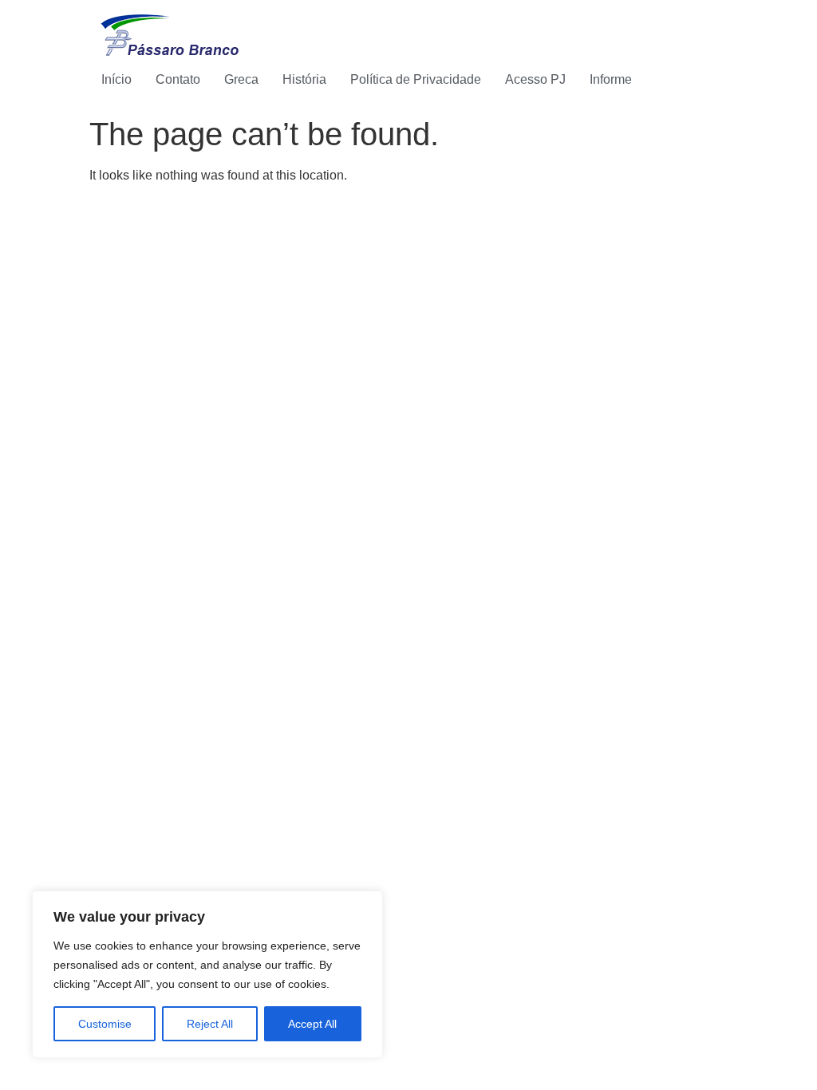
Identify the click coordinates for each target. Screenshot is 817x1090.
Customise (105, 1023)
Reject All (210, 1023)
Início (116, 79)
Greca (241, 79)
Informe (611, 79)
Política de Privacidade (415, 79)
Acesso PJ (535, 79)
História (304, 79)
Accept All (312, 1023)
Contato (178, 79)
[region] (207, 974)
